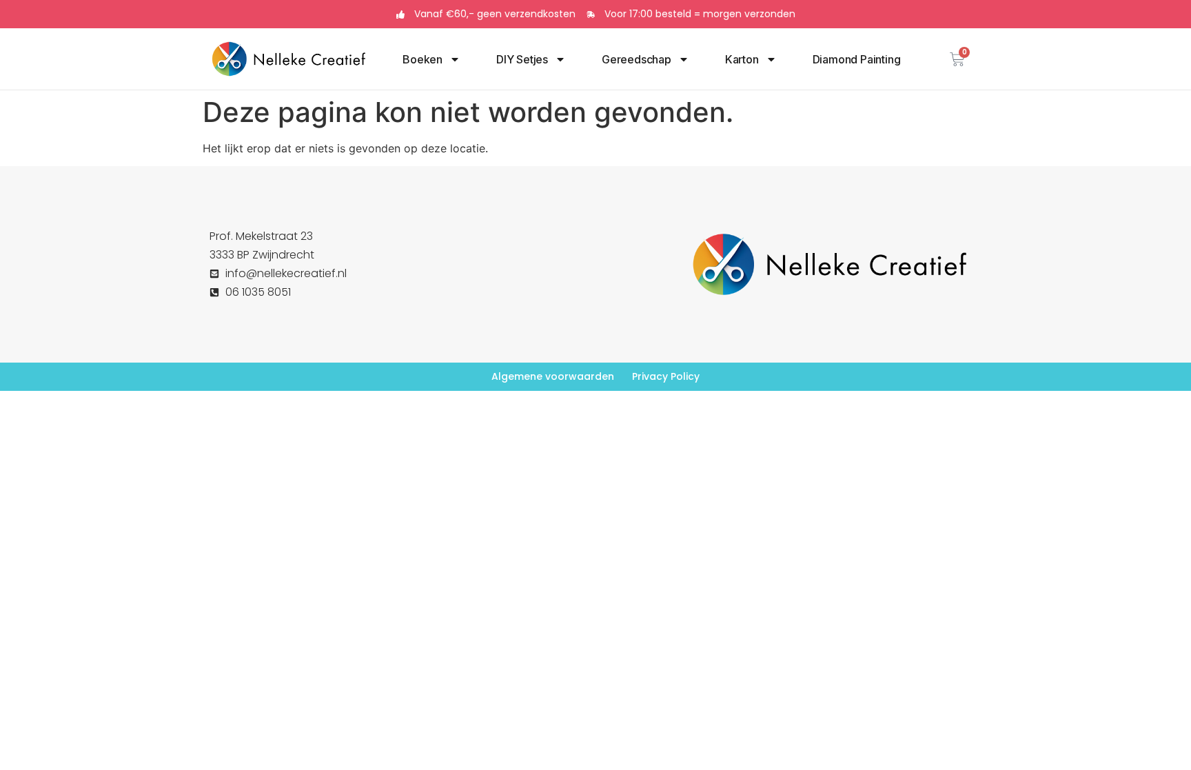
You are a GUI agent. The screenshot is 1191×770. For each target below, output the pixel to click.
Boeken (422, 59)
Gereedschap (636, 59)
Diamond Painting (857, 59)
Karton (742, 59)
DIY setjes (522, 59)
